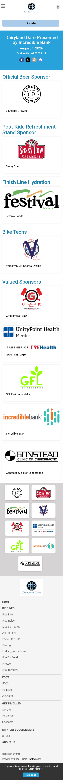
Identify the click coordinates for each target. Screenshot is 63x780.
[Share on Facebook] (21, 59)
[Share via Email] (34, 59)
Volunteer (8, 715)
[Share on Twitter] (28, 59)
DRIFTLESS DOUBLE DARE (18, 729)
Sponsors (7, 722)
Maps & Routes (11, 626)
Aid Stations (9, 632)
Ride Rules (8, 620)
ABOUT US (8, 742)
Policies (7, 689)
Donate (31, 23)
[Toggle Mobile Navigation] (3, 6)
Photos (6, 663)
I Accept (31, 774)
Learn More (34, 769)
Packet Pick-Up (11, 639)
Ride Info (7, 614)
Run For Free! (10, 657)
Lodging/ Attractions (14, 651)
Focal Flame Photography (27, 759)
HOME (6, 602)
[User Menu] (58, 7)
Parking (6, 645)
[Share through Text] (40, 59)
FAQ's (5, 683)
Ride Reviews (10, 669)
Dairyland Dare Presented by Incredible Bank (31, 40)
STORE (6, 736)
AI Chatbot (8, 695)
